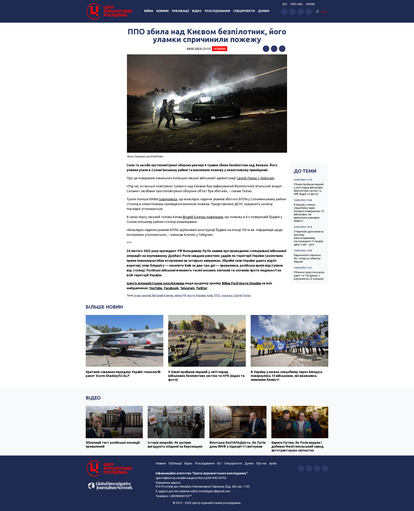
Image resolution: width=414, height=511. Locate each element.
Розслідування (217, 10)
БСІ (285, 4)
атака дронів (142, 295)
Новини (162, 10)
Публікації (180, 10)
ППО (217, 295)
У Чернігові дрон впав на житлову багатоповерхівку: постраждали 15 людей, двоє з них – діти (308, 238)
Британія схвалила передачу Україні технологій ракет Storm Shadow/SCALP (123, 374)
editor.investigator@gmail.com (210, 491)
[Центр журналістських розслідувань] (109, 11)
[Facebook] (266, 48)
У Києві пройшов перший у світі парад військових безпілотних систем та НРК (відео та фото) (309, 189)
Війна (148, 10)
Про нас (296, 4)
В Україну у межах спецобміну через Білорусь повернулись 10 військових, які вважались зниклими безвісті (309, 212)
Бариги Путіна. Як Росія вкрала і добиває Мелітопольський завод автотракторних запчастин (297, 446)
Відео (197, 10)
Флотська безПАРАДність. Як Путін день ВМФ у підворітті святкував (237, 444)
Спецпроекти (244, 10)
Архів (310, 4)
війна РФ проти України (190, 295)
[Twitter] (274, 48)
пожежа (227, 295)
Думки (263, 10)
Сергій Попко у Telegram (255, 178)
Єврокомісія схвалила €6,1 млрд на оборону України (307, 258)
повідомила (168, 199)
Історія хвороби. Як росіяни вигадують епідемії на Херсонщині (175, 444)
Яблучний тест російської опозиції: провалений (113, 444)
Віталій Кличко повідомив (203, 217)
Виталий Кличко (163, 295)
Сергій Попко (242, 295)
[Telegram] (282, 48)
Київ (209, 295)
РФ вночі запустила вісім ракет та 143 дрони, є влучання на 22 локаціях (309, 275)
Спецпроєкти (233, 463)
